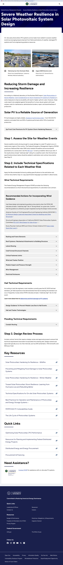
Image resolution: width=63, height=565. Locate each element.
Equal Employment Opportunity (49, 558)
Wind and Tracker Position (14, 260)
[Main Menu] (3, 4)
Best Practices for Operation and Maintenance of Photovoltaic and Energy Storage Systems (29, 401)
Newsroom (35, 507)
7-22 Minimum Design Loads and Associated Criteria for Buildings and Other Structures (31, 214)
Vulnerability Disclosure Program (13, 558)
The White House (36, 532)
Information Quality (33, 555)
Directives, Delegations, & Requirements (43, 518)
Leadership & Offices (12, 507)
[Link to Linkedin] (14, 543)
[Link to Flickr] (24, 543)
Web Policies (53, 555)
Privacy (24, 555)
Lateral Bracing (11, 246)
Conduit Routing (11, 324)
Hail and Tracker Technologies (16, 310)
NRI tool (29, 151)
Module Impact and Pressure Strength (18, 265)
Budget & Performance (13, 518)
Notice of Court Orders (11, 561)
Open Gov (7, 555)
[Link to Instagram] (11, 543)
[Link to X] (21, 543)
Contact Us (10, 510)
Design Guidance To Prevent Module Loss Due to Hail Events (26, 305)
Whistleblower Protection (31, 558)
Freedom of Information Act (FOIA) (16, 521)
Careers (34, 510)
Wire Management (12, 269)
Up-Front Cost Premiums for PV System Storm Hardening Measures (29, 129)
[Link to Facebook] (8, 543)
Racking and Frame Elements (15, 237)
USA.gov (9, 532)
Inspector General (36, 521)
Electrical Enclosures (13, 274)
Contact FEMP (23, 470)
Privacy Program (11, 523)
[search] (59, 4)
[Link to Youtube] (17, 543)
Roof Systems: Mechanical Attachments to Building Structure (27, 241)
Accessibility (16, 555)
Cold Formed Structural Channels (17, 251)
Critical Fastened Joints (14, 255)
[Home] (31, 5)
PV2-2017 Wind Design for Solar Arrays (25, 222)
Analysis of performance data (35, 118)
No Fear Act (44, 555)
